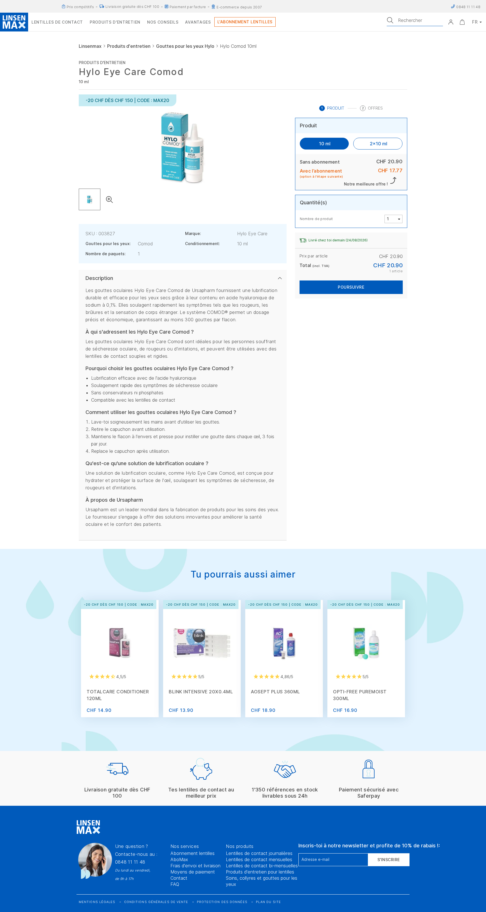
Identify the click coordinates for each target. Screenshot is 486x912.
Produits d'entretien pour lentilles (260, 872)
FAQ (174, 884)
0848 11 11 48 (130, 862)
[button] (450, 22)
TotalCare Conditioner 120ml (118, 695)
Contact (178, 878)
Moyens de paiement (192, 872)
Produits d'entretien (128, 46)
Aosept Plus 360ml (275, 691)
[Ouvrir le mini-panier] (462, 22)
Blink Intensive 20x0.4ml (201, 691)
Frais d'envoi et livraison (195, 865)
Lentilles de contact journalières (259, 853)
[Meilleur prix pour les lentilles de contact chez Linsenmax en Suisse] (63, 6)
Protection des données (222, 902)
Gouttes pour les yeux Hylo (185, 46)
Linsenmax (90, 46)
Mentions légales (97, 902)
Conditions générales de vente (156, 902)
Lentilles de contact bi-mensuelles (262, 865)
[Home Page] (14, 22)
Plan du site (268, 902)
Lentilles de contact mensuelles (259, 859)
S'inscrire (388, 859)
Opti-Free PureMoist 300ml (360, 695)
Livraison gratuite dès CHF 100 (132, 6)
